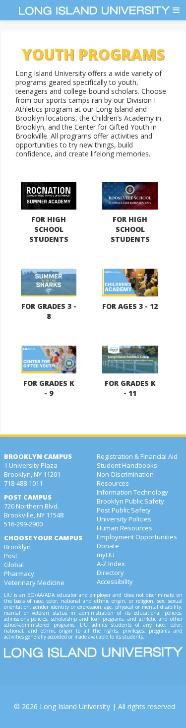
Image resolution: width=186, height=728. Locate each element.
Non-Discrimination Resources (125, 479)
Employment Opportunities (137, 536)
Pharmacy (19, 573)
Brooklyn (17, 546)
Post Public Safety (124, 510)
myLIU (106, 554)
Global (14, 564)
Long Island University (75, 706)
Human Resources (124, 527)
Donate (108, 545)
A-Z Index (111, 563)
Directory (110, 572)
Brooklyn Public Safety (130, 501)
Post (10, 555)
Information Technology (132, 492)
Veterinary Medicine (34, 582)
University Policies (124, 518)
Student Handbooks (127, 465)
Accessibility (115, 581)
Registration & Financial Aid (137, 456)
